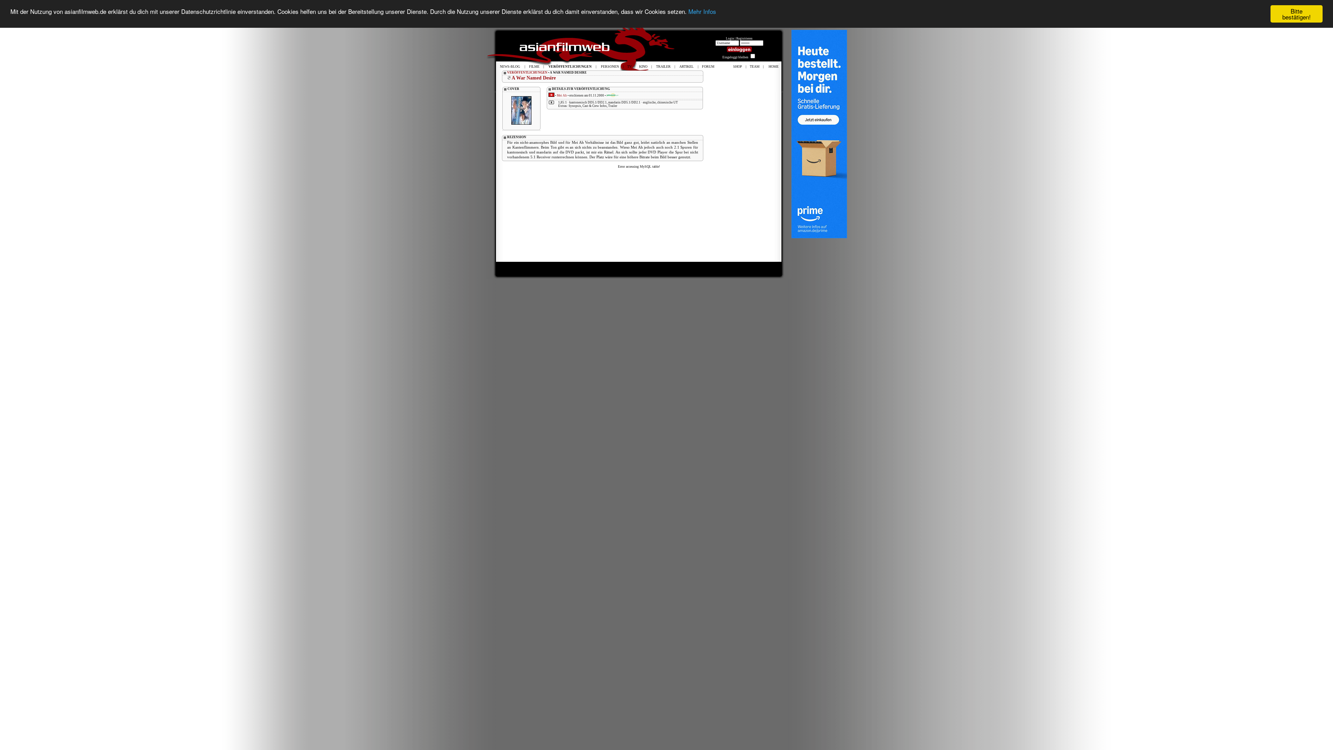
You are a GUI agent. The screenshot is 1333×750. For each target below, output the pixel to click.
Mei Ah (562, 95)
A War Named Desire (534, 78)
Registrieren (744, 38)
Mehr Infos (702, 11)
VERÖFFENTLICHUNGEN (527, 72)
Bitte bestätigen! (1296, 14)
